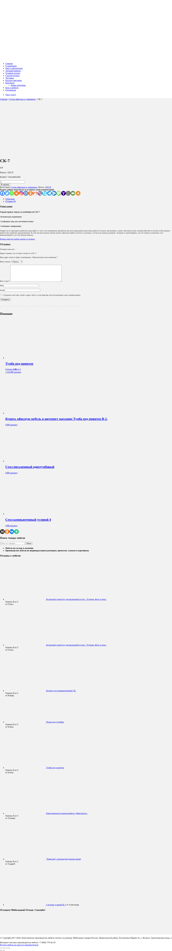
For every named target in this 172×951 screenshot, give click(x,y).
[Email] (73, 193)
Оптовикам (10, 90)
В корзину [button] (16, 372)
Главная (9, 63)
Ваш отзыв (5, 281)
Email (2, 290)
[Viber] (40, 193)
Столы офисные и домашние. (22, 99)
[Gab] (16, 531)
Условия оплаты (12, 73)
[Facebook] (2, 193)
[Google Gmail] (35, 193)
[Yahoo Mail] (63, 193)
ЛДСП (48, 187)
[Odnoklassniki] (30, 193)
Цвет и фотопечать (14, 68)
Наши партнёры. (18, 85)
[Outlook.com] (54, 193)
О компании (11, 66)
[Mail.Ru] (26, 193)
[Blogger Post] (68, 193)
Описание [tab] (10, 199)
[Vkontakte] (11, 531)
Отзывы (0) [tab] (10, 201)
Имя (1, 286)
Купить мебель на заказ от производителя (19, 945)
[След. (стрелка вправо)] (4, 950)
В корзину (5, 185)
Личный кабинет (13, 71)
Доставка (9, 78)
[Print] (16, 193)
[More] (78, 193)
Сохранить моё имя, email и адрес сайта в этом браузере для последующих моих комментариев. (42, 295)
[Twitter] (7, 193)
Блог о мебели (11, 88)
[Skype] (44, 193)
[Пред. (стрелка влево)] (1, 950)
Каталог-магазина (13, 80)
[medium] (2, 531)
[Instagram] (21, 193)
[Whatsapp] (11, 193)
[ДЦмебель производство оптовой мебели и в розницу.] (38, 59)
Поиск (28, 543)
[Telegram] (49, 193)
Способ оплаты (12, 75)
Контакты (9, 83)
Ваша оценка (6, 262)
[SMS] (58, 193)
